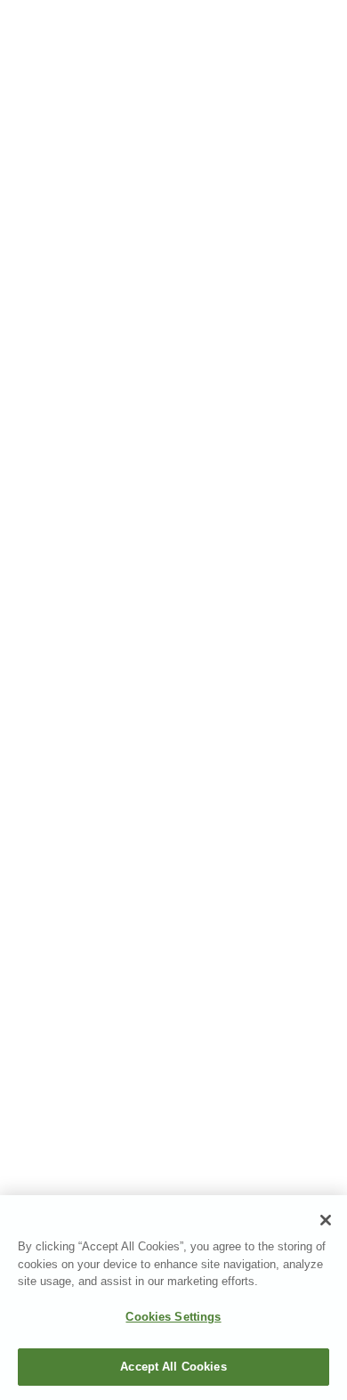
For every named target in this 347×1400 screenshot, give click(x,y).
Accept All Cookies (173, 1366)
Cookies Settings (173, 1316)
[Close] (325, 1220)
